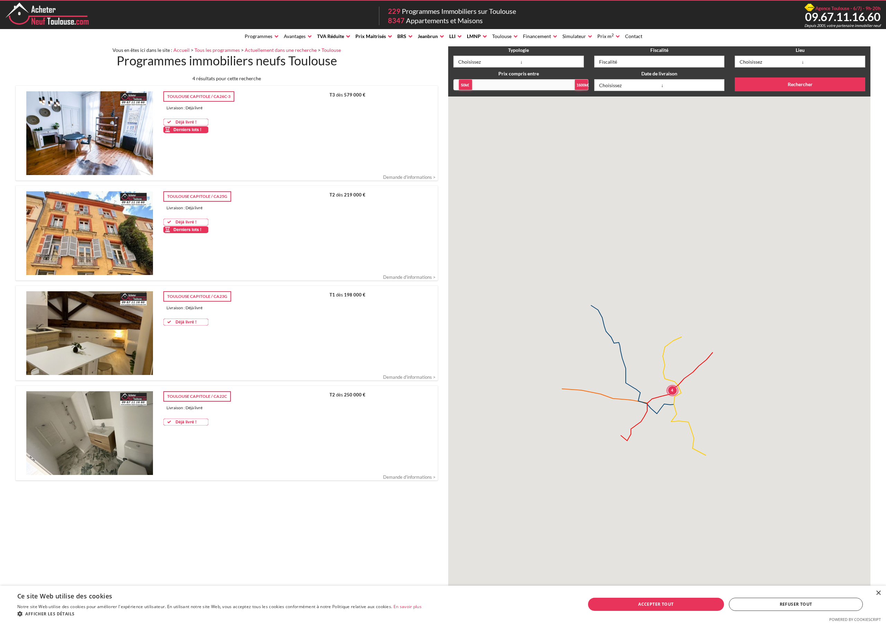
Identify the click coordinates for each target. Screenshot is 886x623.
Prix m (605, 36)
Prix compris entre (518, 73)
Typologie (518, 50)
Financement (537, 36)
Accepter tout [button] (655, 604)
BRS (401, 36)
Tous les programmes (217, 50)
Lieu (800, 50)
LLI (452, 36)
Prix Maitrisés (370, 36)
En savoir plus (408, 607)
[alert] (443, 604)
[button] (219, 614)
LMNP (474, 36)
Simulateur (574, 36)
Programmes (258, 36)
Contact (633, 36)
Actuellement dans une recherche (281, 50)
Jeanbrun (428, 36)
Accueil (181, 50)
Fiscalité (659, 50)
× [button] (878, 593)
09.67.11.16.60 (842, 17)
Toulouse (502, 36)
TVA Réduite (330, 36)
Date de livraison (659, 73)
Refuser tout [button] (796, 604)
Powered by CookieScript (855, 619)
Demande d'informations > (409, 177)
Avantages (295, 36)
